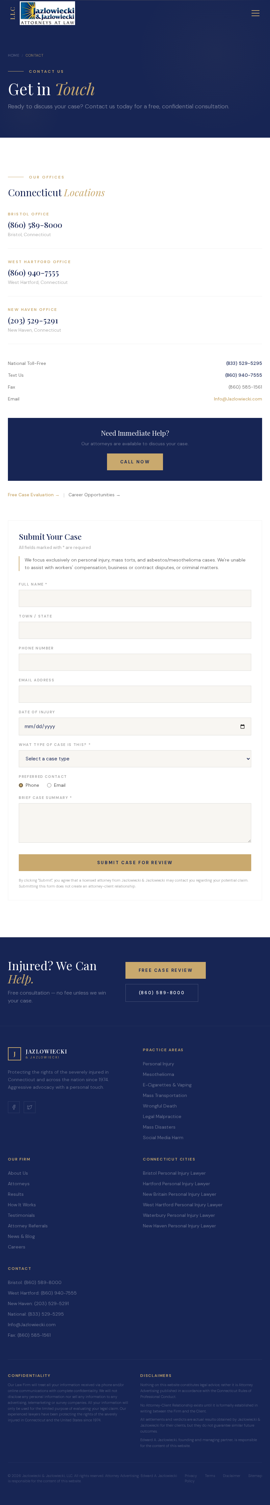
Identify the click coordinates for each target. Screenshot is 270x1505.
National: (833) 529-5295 (36, 1314)
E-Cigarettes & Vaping (167, 1085)
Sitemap (255, 1475)
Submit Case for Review (135, 862)
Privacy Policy (191, 1478)
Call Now (135, 462)
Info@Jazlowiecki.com (238, 399)
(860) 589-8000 (35, 224)
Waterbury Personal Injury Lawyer (179, 1215)
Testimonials (21, 1215)
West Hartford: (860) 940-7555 (42, 1293)
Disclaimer (231, 1475)
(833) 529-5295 (244, 363)
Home (13, 55)
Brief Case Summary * (45, 797)
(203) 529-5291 (33, 320)
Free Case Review (166, 970)
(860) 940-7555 (33, 272)
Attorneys (19, 1184)
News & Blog (21, 1236)
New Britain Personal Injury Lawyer (179, 1194)
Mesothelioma (158, 1074)
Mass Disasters (159, 1127)
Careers (16, 1247)
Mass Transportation (165, 1095)
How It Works (22, 1205)
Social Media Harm (163, 1137)
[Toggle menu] (255, 13)
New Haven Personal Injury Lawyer (179, 1226)
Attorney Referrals (28, 1226)
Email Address (36, 680)
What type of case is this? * (55, 744)
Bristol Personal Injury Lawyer (174, 1173)
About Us (18, 1173)
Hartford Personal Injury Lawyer (176, 1184)
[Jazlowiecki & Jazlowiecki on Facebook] (14, 1107)
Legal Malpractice (162, 1116)
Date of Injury (37, 712)
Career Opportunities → (94, 495)
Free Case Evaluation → (34, 495)
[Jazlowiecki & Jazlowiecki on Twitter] (30, 1107)
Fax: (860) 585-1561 (29, 1335)
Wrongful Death (160, 1106)
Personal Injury (158, 1064)
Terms (210, 1475)
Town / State (35, 616)
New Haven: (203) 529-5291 (38, 1303)
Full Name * (33, 584)
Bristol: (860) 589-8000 (35, 1282)
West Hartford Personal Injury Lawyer (183, 1205)
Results (16, 1194)
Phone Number (36, 648)
